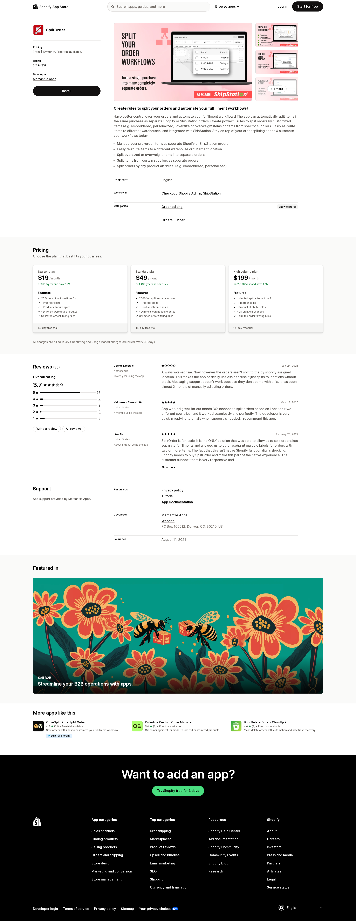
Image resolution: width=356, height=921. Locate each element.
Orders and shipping (107, 855)
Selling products (104, 847)
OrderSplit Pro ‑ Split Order (65, 722)
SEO (153, 871)
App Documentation (177, 502)
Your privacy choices (155, 909)
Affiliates (274, 871)
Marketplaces (160, 839)
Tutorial (167, 496)
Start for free (307, 6)
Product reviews (163, 847)
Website (168, 521)
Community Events (223, 855)
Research (215, 871)
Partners (273, 863)
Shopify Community (223, 847)
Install (66, 91)
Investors (274, 847)
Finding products (104, 839)
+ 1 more (277, 88)
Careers (273, 839)
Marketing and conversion (111, 871)
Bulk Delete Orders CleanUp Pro (266, 722)
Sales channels (103, 831)
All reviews (74, 428)
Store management (106, 879)
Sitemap (127, 909)
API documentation (223, 839)
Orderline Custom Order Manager (168, 722)
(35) (43, 65)
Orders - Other (173, 220)
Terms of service (76, 909)
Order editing (172, 207)
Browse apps (225, 6)
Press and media (280, 855)
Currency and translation (169, 887)
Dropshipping (160, 831)
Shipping (157, 879)
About (272, 831)
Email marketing (162, 863)
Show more (168, 467)
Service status (278, 887)
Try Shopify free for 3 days (178, 791)
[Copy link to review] (136, 365)
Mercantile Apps (44, 79)
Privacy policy (172, 490)
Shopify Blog (218, 863)
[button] (79, 729)
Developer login (45, 909)
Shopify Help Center (224, 831)
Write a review (46, 428)
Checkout (169, 193)
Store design (101, 863)
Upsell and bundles (164, 855)
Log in (282, 6)
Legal (271, 879)
